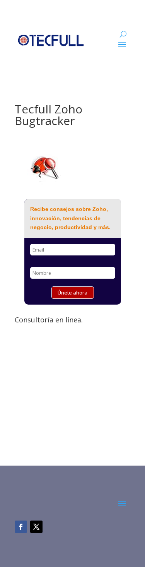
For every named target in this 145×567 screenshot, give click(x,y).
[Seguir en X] (36, 527)
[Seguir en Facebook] (21, 527)
